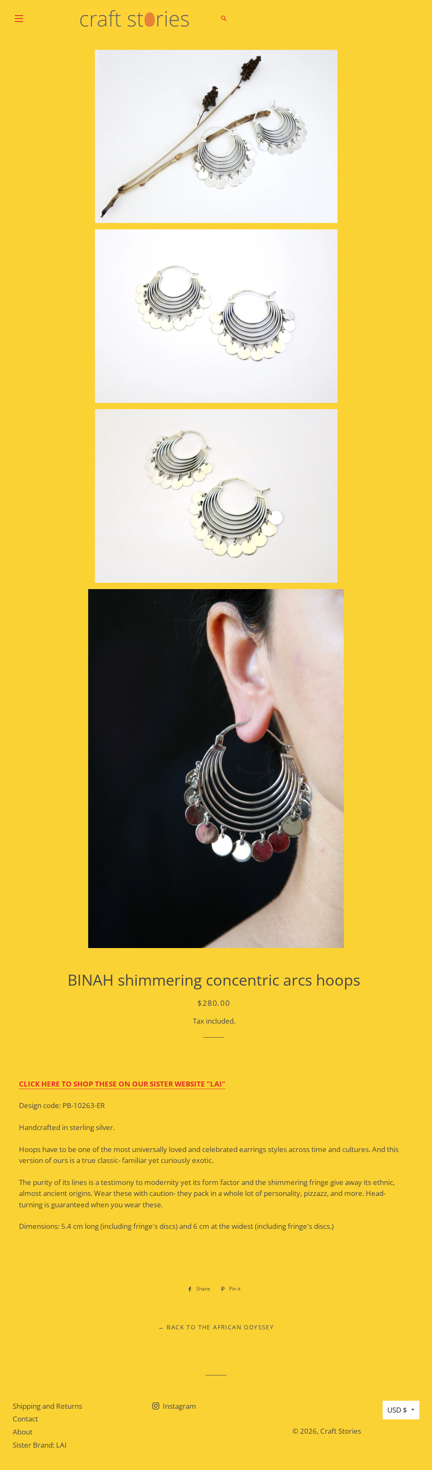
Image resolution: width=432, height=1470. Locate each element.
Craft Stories (340, 1431)
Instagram (178, 1406)
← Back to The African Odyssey (216, 1327)
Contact (25, 1419)
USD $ (397, 1410)
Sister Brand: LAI (40, 1445)
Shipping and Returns (47, 1406)
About (22, 1432)
